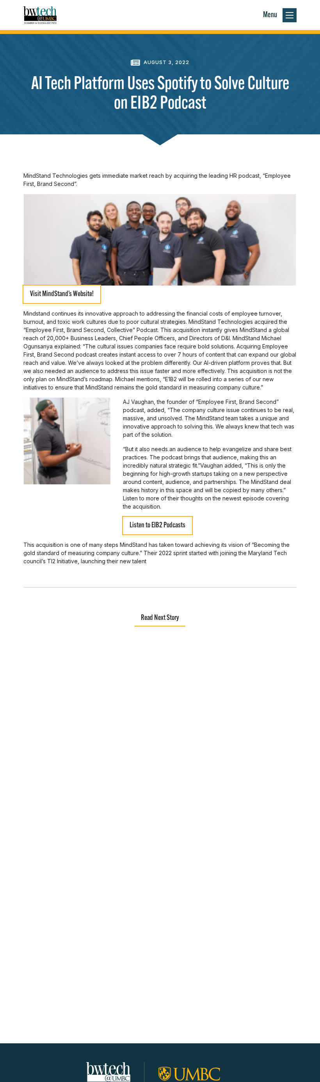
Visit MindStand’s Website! (62, 294)
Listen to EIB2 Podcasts (157, 525)
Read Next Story (160, 618)
